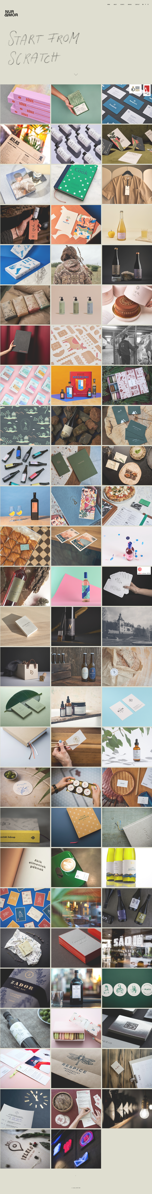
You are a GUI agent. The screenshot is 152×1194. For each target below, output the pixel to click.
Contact (137, 4)
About (115, 4)
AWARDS (130, 4)
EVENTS (122, 4)
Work (108, 4)
